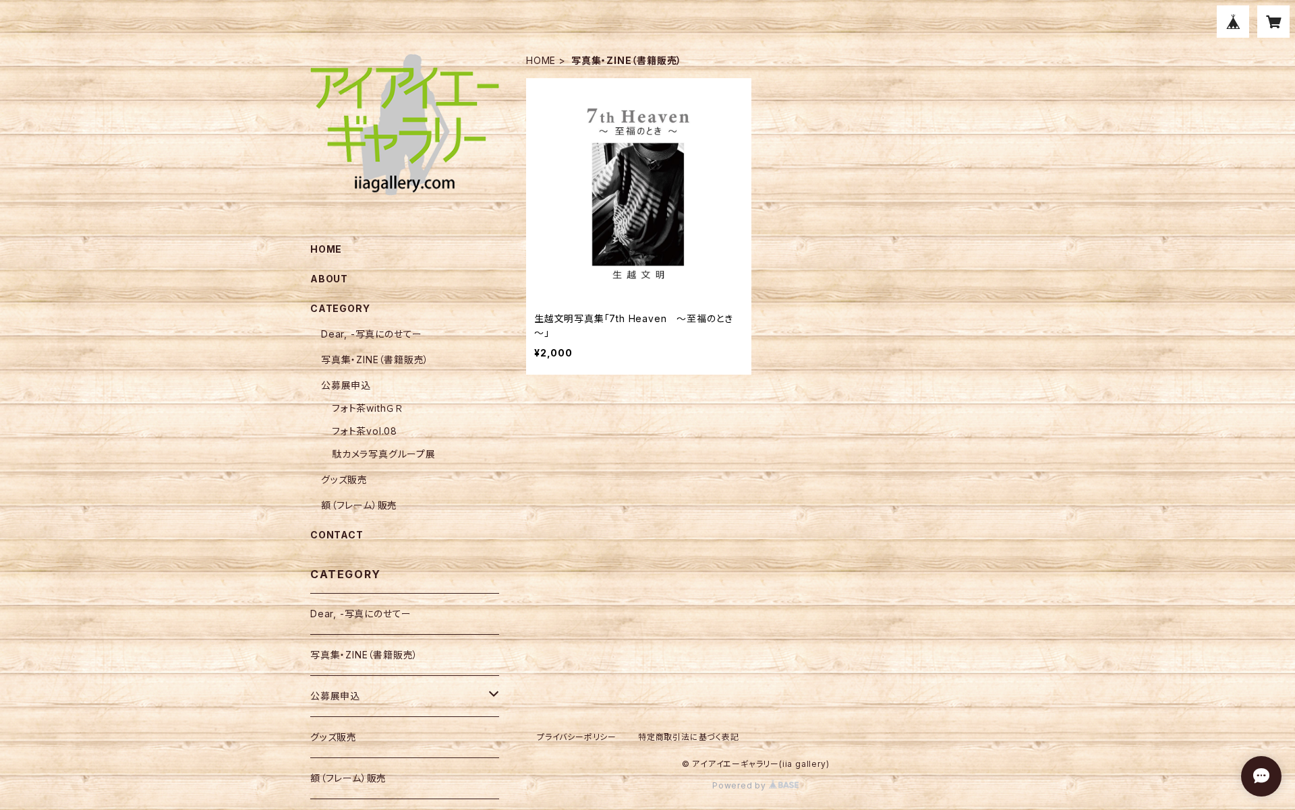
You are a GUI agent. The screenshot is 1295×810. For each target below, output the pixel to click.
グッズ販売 (344, 479)
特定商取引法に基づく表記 (688, 737)
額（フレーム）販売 (359, 505)
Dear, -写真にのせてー (371, 334)
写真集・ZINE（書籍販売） (375, 359)
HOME (541, 60)
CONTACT (337, 534)
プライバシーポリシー (576, 737)
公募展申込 (346, 385)
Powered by (740, 785)
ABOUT (329, 278)
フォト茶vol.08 (364, 431)
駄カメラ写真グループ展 (384, 454)
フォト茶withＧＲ (367, 408)
